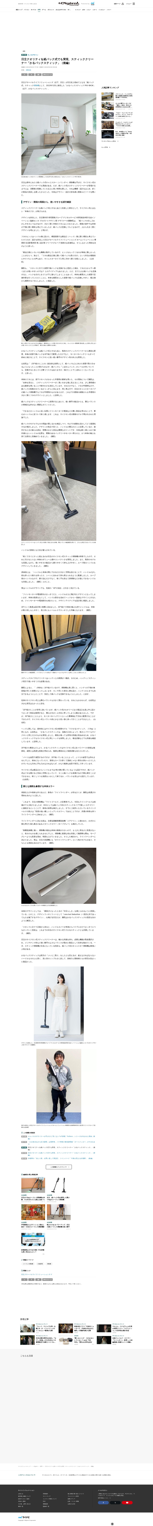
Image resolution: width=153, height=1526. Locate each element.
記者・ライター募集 (73, 1501)
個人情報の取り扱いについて (76, 1493)
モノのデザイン (33, 55)
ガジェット (51, 9)
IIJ (68, 9)
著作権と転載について (24, 1496)
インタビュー (102, 9)
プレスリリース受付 (73, 1496)
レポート (95, 9)
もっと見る (104, 147)
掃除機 (36, 85)
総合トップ (19, 9)
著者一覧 (20, 1506)
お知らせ (20, 1493)
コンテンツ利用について (50, 1499)
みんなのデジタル (61, 9)
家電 (39, 9)
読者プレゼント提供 (23, 1499)
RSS (44, 1501)
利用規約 (45, 1493)
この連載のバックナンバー (58, 1167)
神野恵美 (28, 70)
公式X (83, 9)
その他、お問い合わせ (24, 1504)
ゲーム (44, 9)
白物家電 (40, 1264)
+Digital (35, 1466)
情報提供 (45, 1504)
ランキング (77, 9)
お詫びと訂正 (71, 1504)
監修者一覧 (46, 1506)
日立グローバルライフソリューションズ (35, 1274)
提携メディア (71, 1499)
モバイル (33, 9)
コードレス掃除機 (28, 1264)
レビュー (89, 9)
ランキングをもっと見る (108, 141)
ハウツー (109, 9)
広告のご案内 (22, 1501)
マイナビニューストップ (24, 1466)
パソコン (26, 9)
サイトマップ (46, 1496)
